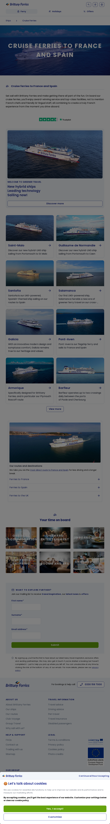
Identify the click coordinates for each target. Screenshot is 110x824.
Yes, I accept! (55, 808)
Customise (55, 817)
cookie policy (22, 800)
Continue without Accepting (94, 776)
